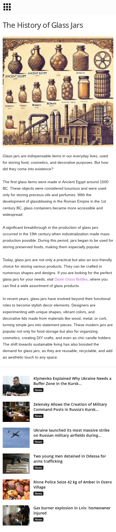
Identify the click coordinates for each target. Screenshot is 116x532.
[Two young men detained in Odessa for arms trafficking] (16, 463)
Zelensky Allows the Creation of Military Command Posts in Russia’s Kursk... (70, 407)
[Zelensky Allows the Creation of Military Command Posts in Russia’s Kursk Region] (16, 412)
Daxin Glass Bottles (71, 279)
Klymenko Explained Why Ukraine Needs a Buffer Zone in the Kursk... (72, 381)
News (38, 390)
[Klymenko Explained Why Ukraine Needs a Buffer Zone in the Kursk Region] (16, 386)
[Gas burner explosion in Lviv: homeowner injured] (16, 515)
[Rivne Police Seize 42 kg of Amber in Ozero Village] (16, 489)
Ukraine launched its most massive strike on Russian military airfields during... (71, 433)
